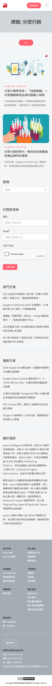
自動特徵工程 (33, 552)
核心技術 (31, 548)
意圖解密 (31, 556)
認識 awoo (32, 593)
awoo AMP (8, 552)
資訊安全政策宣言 (35, 609)
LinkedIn (10, 625)
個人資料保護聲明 (35, 605)
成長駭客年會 (9, 576)
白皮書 (30, 576)
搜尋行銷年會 (9, 580)
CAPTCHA (8, 245)
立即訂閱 (10, 266)
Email (7, 231)
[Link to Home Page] (5, 5)
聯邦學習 (31, 560)
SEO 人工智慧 (9, 556)
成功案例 (31, 580)
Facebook (11, 621)
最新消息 (7, 593)
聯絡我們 (34, 5)
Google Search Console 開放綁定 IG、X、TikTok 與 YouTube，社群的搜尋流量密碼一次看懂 (26, 382)
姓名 (6, 216)
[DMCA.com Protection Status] (26, 678)
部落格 (30, 572)
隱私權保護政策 (34, 601)
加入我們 (31, 597)
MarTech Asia (9, 572)
